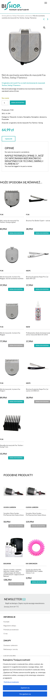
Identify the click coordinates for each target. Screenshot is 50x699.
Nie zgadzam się (25, 694)
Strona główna (6, 16)
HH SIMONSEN (31, 564)
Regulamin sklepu (9, 626)
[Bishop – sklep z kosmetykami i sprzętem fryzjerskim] (15, 6)
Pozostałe (5, 119)
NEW (28, 327)
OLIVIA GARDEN (9, 507)
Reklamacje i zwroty (10, 649)
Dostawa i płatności (10, 645)
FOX (11, 110)
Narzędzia (27, 117)
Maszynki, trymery (16, 117)
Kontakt (6, 622)
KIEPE (28, 271)
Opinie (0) (8, 139)
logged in (17, 166)
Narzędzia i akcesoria (25, 16)
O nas (5, 633)
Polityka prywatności (11, 682)
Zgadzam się (25, 688)
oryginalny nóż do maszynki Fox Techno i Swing (26, 123)
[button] (44, 28)
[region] (25, 677)
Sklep (14, 16)
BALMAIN (7, 564)
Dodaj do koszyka (17, 102)
